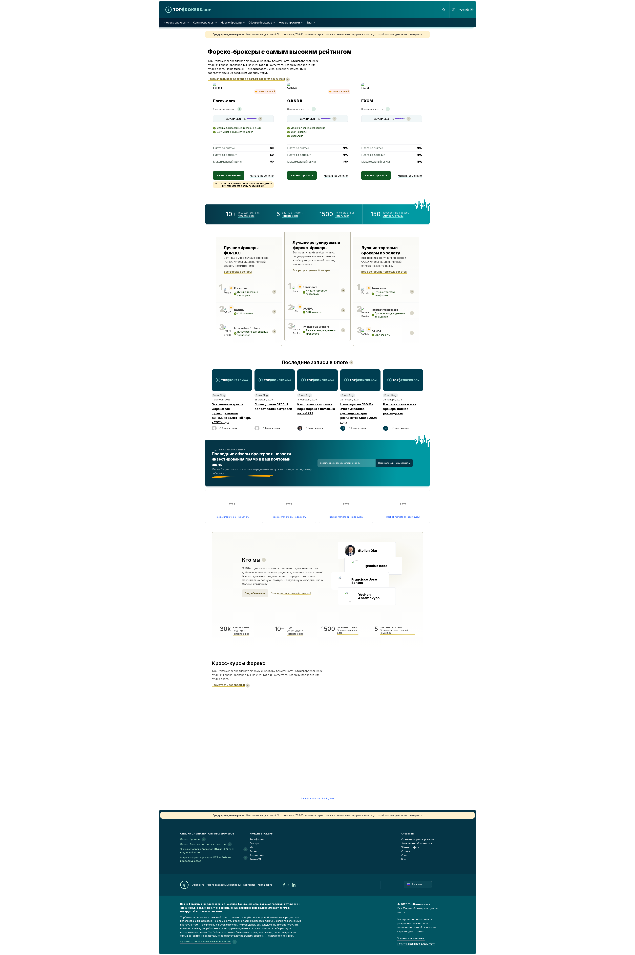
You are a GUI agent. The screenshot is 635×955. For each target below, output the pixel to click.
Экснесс (254, 851)
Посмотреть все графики (228, 685)
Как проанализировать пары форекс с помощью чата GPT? (316, 409)
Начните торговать (228, 175)
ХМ (251, 847)
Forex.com (224, 101)
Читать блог (342, 216)
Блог (309, 22)
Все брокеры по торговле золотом (384, 271)
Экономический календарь (416, 843)
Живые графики (289, 22)
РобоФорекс (257, 839)
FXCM (367, 101)
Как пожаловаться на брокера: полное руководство (399, 409)
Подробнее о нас (255, 593)
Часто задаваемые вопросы (224, 884)
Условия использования (411, 938)
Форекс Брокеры (190, 839)
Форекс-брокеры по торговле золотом (203, 844)
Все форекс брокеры (238, 271)
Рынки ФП (255, 859)
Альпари (254, 843)
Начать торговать (302, 175)
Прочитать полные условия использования (205, 941)
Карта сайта (264, 884)
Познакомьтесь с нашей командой (291, 593)
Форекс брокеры (175, 22)
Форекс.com (257, 855)
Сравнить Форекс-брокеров (417, 839)
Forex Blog (219, 395)
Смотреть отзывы (392, 216)
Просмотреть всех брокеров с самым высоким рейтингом (246, 78)
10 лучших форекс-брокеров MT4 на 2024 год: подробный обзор (207, 851)
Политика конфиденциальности (416, 943)
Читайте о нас (246, 216)
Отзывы (405, 851)
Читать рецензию (262, 175)
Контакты (249, 884)
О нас (404, 855)
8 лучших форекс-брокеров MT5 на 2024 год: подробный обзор (206, 859)
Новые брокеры (231, 22)
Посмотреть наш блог (347, 631)
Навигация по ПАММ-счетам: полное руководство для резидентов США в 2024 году (358, 413)
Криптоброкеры (203, 22)
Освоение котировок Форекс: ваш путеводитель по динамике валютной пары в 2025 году (231, 413)
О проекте (198, 884)
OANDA (295, 101)
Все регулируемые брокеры (311, 270)
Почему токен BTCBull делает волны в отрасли (273, 407)
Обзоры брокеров (260, 22)
